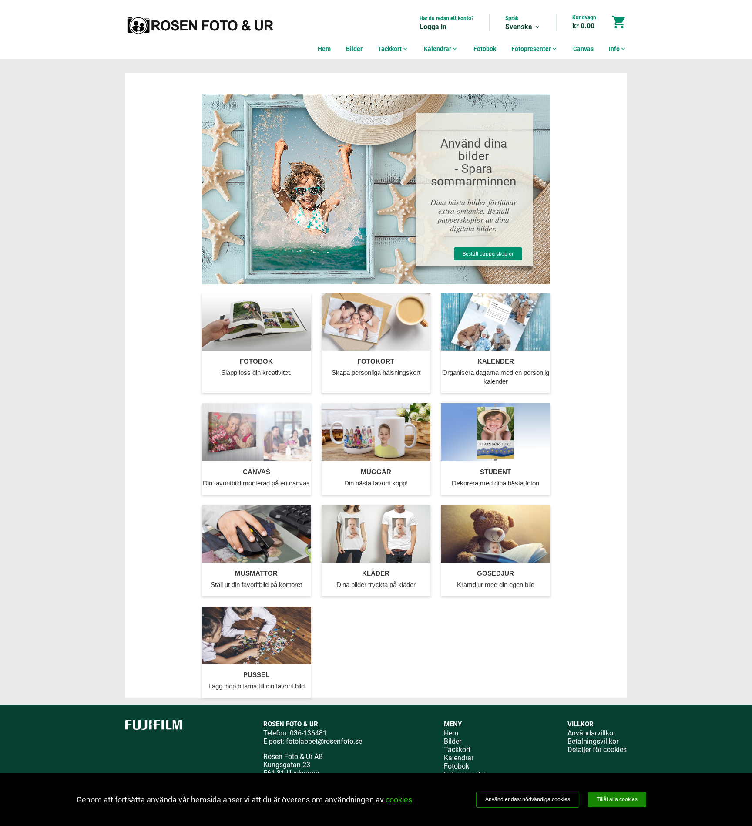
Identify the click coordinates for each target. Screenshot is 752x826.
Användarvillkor (591, 733)
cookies (399, 799)
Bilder (354, 48)
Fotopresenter (534, 48)
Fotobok (484, 48)
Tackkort (393, 48)
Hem (324, 48)
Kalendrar (441, 48)
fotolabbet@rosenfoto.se (324, 741)
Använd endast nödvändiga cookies (527, 799)
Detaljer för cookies (597, 749)
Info (618, 48)
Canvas (583, 48)
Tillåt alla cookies (617, 799)
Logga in (433, 27)
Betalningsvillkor (592, 741)
